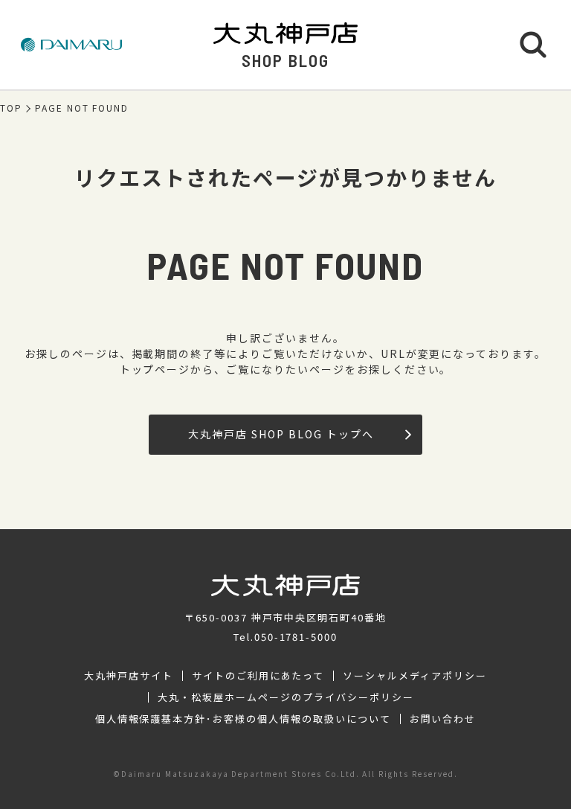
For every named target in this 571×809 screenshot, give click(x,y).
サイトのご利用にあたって (258, 676)
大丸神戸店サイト (128, 676)
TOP (11, 108)
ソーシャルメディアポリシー (414, 676)
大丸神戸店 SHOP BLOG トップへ (280, 433)
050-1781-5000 (296, 637)
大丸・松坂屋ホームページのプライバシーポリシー (285, 697)
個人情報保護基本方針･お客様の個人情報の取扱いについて (243, 719)
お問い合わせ (443, 719)
